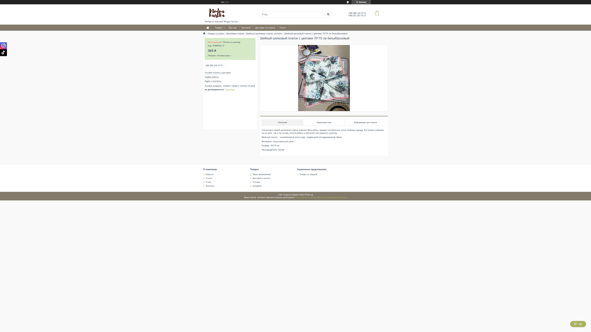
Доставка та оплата (265, 27)
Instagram (257, 186)
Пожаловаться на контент (306, 197)
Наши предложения (262, 174)
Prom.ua (309, 195)
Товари (218, 27)
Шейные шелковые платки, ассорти (264, 33)
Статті (283, 27)
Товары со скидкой (308, 174)
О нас (208, 182)
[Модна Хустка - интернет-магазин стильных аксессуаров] (216, 12)
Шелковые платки (235, 33)
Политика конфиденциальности (333, 197)
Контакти (246, 27)
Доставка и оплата (261, 178)
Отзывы (256, 182)
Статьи (209, 178)
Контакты (210, 186)
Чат (580, 324)
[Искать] (328, 14)
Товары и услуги (215, 33)
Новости (209, 174)
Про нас (233, 27)
